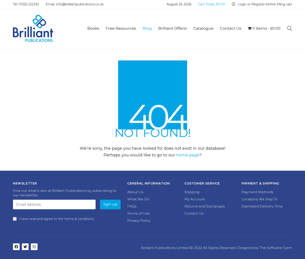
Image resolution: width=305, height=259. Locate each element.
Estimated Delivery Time (262, 206)
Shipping (191, 192)
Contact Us (193, 213)
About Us (135, 192)
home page (187, 155)
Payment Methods (257, 192)
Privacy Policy (138, 220)
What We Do (138, 199)
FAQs (131, 206)
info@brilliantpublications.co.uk (80, 4)
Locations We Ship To (260, 199)
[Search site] (289, 29)
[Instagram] (34, 246)
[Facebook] (16, 246)
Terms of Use (138, 213)
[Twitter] (25, 246)
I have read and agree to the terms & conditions (56, 219)
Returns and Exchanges (204, 206)
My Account (194, 199)
